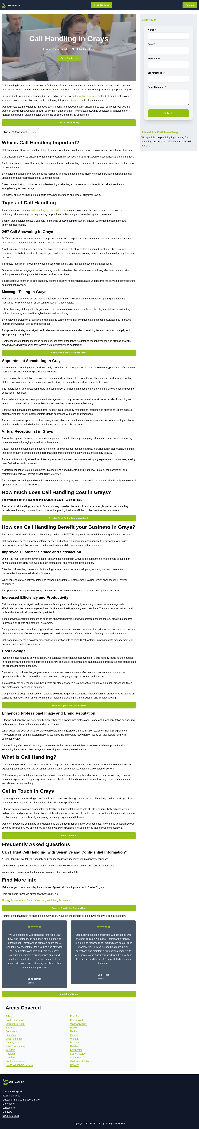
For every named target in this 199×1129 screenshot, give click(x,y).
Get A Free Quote (69, 994)
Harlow (74, 1031)
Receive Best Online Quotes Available (69, 518)
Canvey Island (13, 1042)
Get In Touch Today (68, 122)
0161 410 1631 (101, 5)
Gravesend (64, 900)
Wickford (10, 1050)
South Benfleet (14, 1038)
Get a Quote (66, 58)
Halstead (75, 1046)
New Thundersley (15, 1046)
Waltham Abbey (78, 1024)
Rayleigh (11, 1053)
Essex (73, 1027)
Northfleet (51, 900)
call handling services (84, 96)
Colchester (76, 1050)
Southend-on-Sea (15, 1061)
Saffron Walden (78, 1053)
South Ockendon (36, 900)
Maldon (74, 1035)
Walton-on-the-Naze (81, 1061)
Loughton (11, 1057)
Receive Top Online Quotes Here (69, 705)
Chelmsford (76, 1020)
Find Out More (68, 835)
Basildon (10, 1027)
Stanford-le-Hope (15, 1024)
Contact (190, 5)
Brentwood (12, 1031)
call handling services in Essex (48, 210)
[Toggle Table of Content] (32, 132)
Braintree (75, 1042)
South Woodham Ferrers (19, 1065)
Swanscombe (17, 900)
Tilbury (5, 900)
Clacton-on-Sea (79, 1057)
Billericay (11, 1035)
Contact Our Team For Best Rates (69, 352)
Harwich (74, 1065)
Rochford (75, 1016)
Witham (74, 1038)
